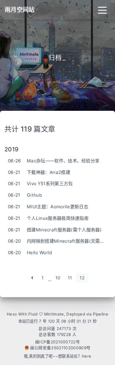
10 (57, 277)
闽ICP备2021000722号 (57, 342)
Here (86, 356)
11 (70, 277)
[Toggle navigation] (102, 10)
